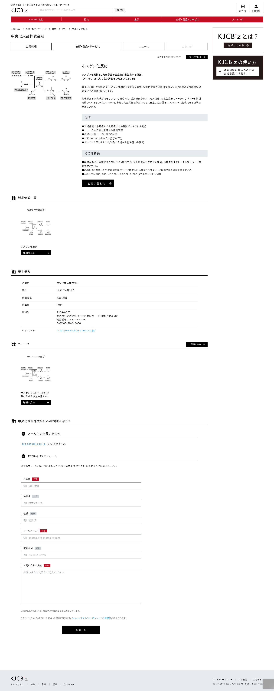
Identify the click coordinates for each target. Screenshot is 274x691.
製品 (55, 684)
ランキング (238, 19)
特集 (86, 19)
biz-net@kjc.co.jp (33, 443)
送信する (81, 629)
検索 (120, 10)
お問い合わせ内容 (36, 565)
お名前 (30, 479)
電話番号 (31, 548)
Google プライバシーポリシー (86, 618)
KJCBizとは (36, 19)
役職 (29, 513)
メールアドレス (34, 530)
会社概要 (257, 679)
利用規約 (106, 618)
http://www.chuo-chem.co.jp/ (76, 330)
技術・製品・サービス (187, 19)
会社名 (30, 496)
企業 (137, 19)
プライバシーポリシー (222, 679)
